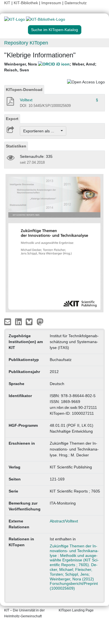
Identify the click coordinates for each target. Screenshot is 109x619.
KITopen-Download (24, 89)
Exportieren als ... (41, 131)
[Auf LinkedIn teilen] (19, 321)
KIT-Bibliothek (26, 3)
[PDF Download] (10, 103)
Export (12, 118)
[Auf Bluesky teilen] (30, 321)
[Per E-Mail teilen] (8, 321)
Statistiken (16, 146)
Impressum (51, 3)
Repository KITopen (26, 43)
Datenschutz (76, 3)
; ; (50, 67)
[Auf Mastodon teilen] (40, 321)
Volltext (26, 100)
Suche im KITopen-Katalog (54, 29)
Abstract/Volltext (64, 521)
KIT (7, 3)
